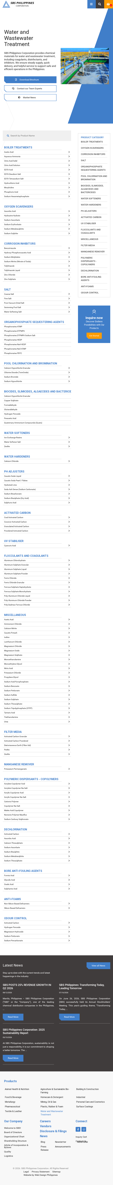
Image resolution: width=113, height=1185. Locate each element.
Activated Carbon (11, 834)
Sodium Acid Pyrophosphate (16, 682)
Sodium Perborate (12, 690)
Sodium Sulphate (11, 699)
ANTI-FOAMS (87, 286)
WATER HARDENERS (91, 204)
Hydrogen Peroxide (12, 414)
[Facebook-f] (78, 1129)
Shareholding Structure (15, 1141)
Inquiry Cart (81, 1137)
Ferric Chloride (10, 578)
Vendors (45, 1126)
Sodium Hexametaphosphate (16, 196)
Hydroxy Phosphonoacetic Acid (17, 253)
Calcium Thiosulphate (13, 843)
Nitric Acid (8, 668)
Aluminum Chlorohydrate (14, 560)
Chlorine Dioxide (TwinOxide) (16, 372)
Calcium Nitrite (10, 628)
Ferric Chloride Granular (14, 582)
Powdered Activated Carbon (16, 531)
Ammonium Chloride (12, 624)
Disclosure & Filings (53, 1131)
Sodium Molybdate (12, 257)
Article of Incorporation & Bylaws (16, 1146)
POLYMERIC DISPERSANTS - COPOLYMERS (88, 261)
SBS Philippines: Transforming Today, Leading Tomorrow (81, 986)
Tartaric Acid (9, 713)
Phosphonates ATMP (13, 326)
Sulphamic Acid (10, 889)
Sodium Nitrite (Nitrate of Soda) (17, 261)
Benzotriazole (10, 248)
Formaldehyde (10, 405)
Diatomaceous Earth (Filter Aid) (17, 745)
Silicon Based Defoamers (14, 908)
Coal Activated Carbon (13, 517)
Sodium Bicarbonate (12, 494)
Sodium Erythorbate (12, 224)
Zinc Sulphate (10, 279)
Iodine (6, 637)
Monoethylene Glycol (13, 664)
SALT (83, 160)
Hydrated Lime (10, 485)
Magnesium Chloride (13, 646)
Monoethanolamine (12, 659)
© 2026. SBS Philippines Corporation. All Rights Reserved (40, 1168)
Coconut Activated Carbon (15, 522)
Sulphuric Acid (10, 503)
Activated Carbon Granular (15, 736)
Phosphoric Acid (11, 192)
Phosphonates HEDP (13, 340)
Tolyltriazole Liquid (12, 270)
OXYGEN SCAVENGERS (92, 148)
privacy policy (50, 1182)
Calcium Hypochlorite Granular (17, 368)
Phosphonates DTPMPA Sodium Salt (19, 335)
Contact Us (81, 1141)
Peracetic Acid (10, 418)
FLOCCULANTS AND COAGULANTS (91, 231)
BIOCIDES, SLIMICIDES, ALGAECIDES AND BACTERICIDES (92, 189)
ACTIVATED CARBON (91, 217)
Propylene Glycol (11, 677)
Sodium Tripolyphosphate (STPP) (18, 708)
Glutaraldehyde (10, 409)
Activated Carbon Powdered (16, 741)
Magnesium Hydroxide (13, 932)
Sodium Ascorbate (12, 220)
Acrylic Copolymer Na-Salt (15, 797)
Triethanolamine (11, 717)
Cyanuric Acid (10, 545)
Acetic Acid (9, 152)
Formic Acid (9, 875)
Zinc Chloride (9, 275)
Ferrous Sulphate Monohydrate (17, 591)
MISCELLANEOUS (89, 239)
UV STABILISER (88, 223)
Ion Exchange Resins (13, 437)
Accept (96, 1180)
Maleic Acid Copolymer (13, 810)
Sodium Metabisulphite (14, 229)
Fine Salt (7, 298)
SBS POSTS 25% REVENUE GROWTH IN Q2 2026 (27, 986)
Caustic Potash (10, 633)
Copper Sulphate (11, 400)
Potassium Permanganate (15, 769)
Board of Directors (13, 1132)
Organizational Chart (14, 1136)
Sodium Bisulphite (11, 852)
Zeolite (7, 446)
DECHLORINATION (90, 270)
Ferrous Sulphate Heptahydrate (17, 587)
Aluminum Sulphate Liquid (15, 569)
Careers (45, 1121)
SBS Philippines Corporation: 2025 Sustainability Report (24, 1031)
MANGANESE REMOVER (93, 251)
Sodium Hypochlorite (13, 381)
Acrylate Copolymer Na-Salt (16, 788)
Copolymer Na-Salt (12, 806)
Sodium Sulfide (10, 695)
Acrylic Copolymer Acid (14, 793)
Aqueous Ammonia (12, 156)
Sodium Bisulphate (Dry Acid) (16, 498)
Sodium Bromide (11, 377)
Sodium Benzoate (11, 686)
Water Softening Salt (13, 312)
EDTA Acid (8, 170)
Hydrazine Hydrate (12, 215)
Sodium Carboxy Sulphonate (16, 819)
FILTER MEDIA (88, 245)
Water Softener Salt (12, 442)
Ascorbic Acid (10, 211)
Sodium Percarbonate (13, 940)
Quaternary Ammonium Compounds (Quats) (23, 423)
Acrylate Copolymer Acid (14, 784)
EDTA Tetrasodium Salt (14, 179)
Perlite (7, 750)
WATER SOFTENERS (91, 198)
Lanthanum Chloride (13, 642)
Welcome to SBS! (12, 1128)
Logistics (8, 1156)
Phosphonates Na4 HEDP (15, 344)
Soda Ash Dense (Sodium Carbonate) (20, 489)
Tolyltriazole (9, 266)
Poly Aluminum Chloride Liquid (17, 596)
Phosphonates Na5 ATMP (15, 349)
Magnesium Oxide (11, 651)
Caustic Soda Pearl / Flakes (15, 480)
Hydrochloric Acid (11, 183)
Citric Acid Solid (10, 161)
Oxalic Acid (9, 884)
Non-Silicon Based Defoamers (16, 904)
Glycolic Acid (9, 880)
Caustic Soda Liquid (12, 476)
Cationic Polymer (11, 801)
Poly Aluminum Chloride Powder (17, 600)
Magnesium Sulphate (13, 655)
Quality (7, 1151)
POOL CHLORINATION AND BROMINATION (94, 178)
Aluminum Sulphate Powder (16, 574)
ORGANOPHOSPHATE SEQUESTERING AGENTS (93, 168)
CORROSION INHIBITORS (93, 154)
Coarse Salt (9, 294)
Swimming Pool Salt (12, 307)
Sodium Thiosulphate (13, 704)
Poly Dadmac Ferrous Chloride (17, 605)
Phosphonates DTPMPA (14, 331)
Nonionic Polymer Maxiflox (15, 815)
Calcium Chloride (11, 461)
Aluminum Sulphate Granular (16, 565)
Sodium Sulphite (11, 233)
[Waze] (83, 1129)
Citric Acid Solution (12, 165)
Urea (6, 722)
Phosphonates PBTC (13, 353)
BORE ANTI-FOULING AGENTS (91, 278)
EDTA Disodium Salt (12, 174)
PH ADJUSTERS (89, 211)
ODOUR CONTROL (90, 292)
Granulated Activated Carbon (16, 526)
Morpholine (9, 187)
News (44, 1136)
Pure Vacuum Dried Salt (14, 303)
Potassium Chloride (12, 673)
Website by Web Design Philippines (41, 1175)
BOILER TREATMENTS (92, 141)
